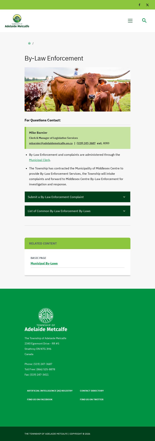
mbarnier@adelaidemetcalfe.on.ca (51, 143)
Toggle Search (144, 21)
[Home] (19, 21)
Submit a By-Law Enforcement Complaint (56, 197)
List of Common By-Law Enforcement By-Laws (59, 211)
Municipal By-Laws (44, 263)
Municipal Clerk (39, 160)
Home (29, 43)
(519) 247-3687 (86, 143)
